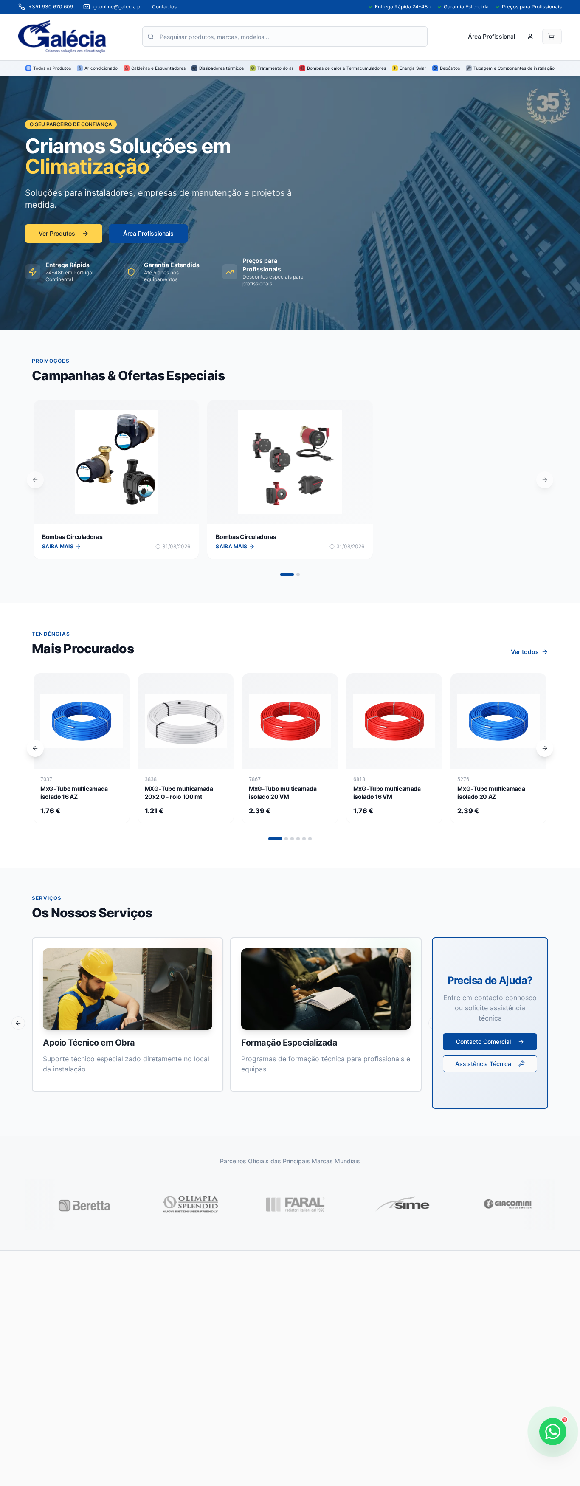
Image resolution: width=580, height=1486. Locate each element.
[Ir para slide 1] (287, 574)
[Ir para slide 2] (298, 574)
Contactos (164, 6)
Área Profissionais (148, 233)
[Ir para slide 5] (304, 838)
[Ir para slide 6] (310, 838)
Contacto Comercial (483, 1041)
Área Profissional (491, 36)
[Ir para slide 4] (298, 838)
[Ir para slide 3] (292, 838)
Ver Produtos (57, 233)
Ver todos (525, 651)
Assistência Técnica (483, 1063)
